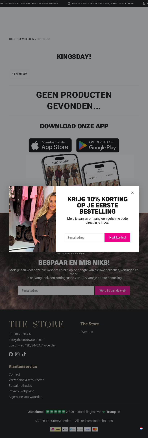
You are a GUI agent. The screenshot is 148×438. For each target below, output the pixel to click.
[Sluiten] (132, 193)
